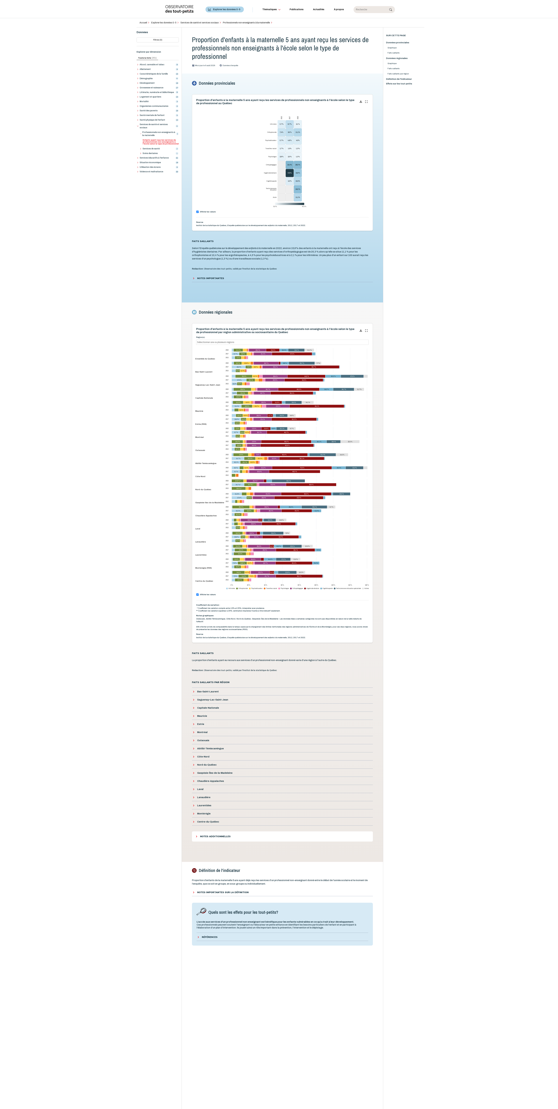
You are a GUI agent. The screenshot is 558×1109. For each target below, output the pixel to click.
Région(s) (200, 337)
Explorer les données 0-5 (226, 9)
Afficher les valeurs (208, 212)
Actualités (318, 9)
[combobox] (231, 342)
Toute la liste (147, 58)
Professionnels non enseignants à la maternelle (246, 22)
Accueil (143, 22)
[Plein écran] (366, 101)
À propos (339, 9)
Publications (297, 9)
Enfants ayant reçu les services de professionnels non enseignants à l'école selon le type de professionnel (161, 142)
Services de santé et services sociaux (199, 22)
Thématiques (269, 9)
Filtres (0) (157, 40)
